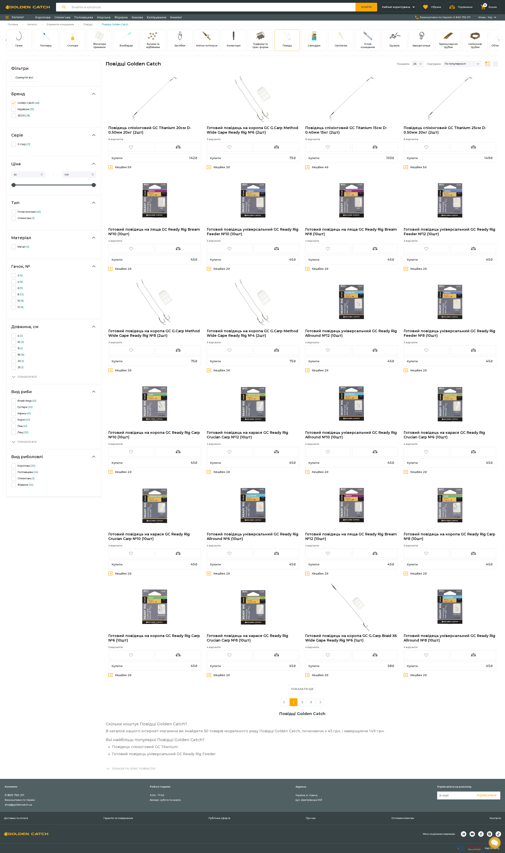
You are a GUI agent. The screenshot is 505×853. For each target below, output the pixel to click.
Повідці (88, 24)
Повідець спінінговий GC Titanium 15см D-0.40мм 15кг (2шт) (346, 130)
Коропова (42, 17)
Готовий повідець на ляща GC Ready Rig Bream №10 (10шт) (154, 231)
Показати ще (302, 689)
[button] (432, 7)
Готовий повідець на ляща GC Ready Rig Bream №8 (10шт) (351, 231)
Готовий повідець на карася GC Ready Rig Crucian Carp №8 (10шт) (247, 638)
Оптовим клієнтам (402, 818)
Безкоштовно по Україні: (445, 17)
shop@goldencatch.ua (18, 804)
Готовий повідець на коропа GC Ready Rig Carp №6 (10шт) (154, 638)
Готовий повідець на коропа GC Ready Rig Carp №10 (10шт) (154, 434)
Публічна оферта (219, 818)
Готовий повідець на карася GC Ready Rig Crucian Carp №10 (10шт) (149, 536)
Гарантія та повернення (118, 818)
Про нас (311, 818)
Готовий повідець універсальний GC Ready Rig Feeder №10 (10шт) (252, 231)
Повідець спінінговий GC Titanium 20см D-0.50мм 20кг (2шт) (149, 130)
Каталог (32, 24)
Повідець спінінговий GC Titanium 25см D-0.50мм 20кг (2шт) (445, 130)
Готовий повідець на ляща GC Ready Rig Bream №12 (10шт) (351, 536)
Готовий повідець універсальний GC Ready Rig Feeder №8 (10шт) (449, 333)
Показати (403, 63)
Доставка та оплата (16, 818)
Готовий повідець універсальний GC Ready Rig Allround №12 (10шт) (351, 333)
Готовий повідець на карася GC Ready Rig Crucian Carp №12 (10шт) (247, 434)
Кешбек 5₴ (123, 167)
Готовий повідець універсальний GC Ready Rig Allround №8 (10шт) (449, 638)
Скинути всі (24, 77)
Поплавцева (83, 17)
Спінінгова (62, 17)
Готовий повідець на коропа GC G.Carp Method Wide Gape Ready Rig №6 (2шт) (252, 130)
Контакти (495, 818)
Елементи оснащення (60, 24)
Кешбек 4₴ (320, 167)
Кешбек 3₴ (221, 167)
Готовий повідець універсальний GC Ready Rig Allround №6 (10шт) (252, 536)
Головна (13, 24)
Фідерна (121, 17)
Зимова (137, 17)
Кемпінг (176, 17)
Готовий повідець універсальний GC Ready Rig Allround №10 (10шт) (351, 434)
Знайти (366, 7)
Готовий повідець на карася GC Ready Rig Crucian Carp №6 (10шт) (444, 434)
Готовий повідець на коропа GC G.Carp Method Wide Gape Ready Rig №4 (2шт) (252, 333)
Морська (103, 17)
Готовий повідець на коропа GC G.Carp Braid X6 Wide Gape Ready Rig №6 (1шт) (351, 638)
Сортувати (434, 63)
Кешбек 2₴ (123, 269)
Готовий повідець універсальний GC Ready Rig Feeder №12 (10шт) (449, 231)
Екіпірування (156, 17)
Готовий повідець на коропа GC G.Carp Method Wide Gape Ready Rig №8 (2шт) (154, 333)
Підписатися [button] (486, 795)
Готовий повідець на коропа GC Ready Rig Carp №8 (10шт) (449, 536)
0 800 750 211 (14, 795)
